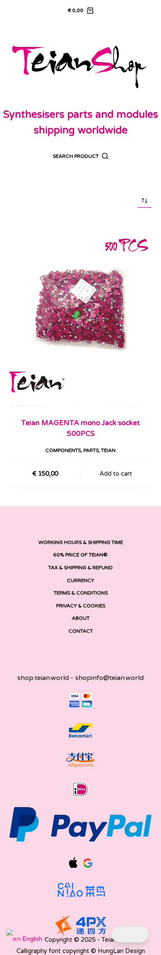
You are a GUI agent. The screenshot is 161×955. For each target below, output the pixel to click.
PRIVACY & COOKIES (80, 606)
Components (63, 450)
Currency (80, 580)
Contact (81, 631)
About (81, 618)
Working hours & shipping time (80, 542)
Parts (91, 450)
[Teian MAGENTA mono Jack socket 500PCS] (80, 313)
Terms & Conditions (81, 593)
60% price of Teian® (80, 555)
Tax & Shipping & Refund (80, 568)
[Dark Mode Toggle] (130, 934)
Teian (108, 450)
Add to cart (115, 473)
